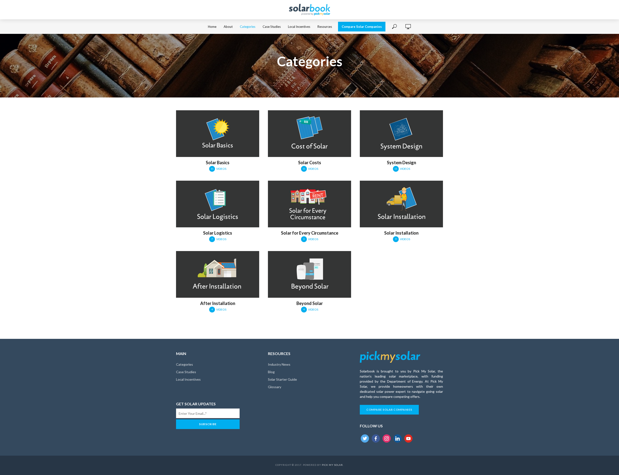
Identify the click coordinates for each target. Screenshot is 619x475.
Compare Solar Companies (362, 27)
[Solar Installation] (401, 204)
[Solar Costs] (309, 133)
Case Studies (272, 27)
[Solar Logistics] (217, 204)
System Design (401, 162)
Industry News (279, 364)
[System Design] (401, 133)
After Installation (217, 303)
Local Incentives (299, 27)
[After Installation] (217, 274)
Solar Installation (401, 233)
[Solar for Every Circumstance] (309, 204)
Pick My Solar (332, 464)
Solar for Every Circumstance (309, 233)
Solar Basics (217, 162)
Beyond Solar (309, 303)
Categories (247, 27)
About (228, 27)
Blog (271, 372)
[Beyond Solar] (309, 274)
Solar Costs (309, 162)
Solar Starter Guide (282, 379)
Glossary (274, 387)
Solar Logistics (217, 233)
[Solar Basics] (217, 133)
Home (212, 27)
